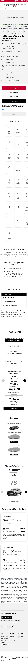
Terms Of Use (10, 658)
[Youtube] (12, 626)
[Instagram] (6, 626)
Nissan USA (26, 658)
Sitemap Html (18, 658)
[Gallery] (16, 17)
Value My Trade (22, 640)
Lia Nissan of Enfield (2, 658)
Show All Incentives (14, 340)
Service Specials (14, 640)
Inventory (4, 633)
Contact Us (7, 617)
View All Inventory (13, 472)
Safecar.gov (14, 254)
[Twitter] (9, 626)
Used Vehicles (4, 638)
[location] (14, 1)
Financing (21, 633)
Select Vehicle (14, 441)
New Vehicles (4, 636)
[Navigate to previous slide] (2, 18)
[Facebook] (2, 626)
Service (12, 633)
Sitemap (14, 658)
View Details (14, 408)
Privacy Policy (6, 658)
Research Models (11, 305)
